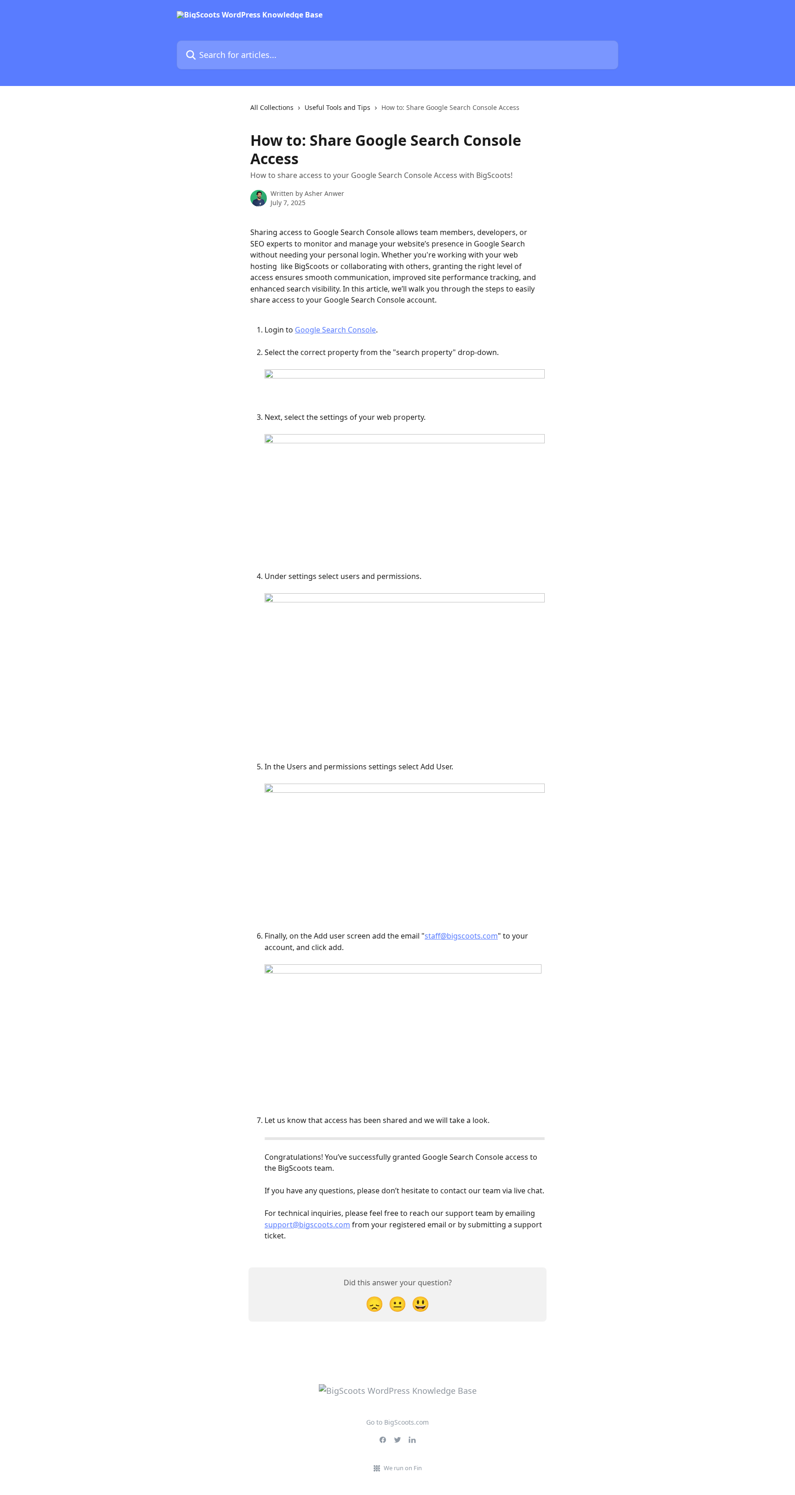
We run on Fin (403, 1468)
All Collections (272, 107)
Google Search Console (335, 330)
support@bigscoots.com (307, 1225)
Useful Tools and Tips (337, 107)
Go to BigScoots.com (397, 1422)
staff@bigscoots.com (461, 936)
